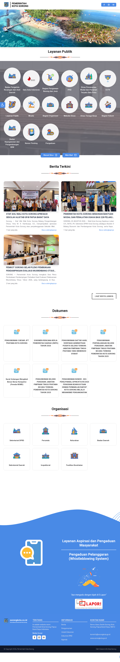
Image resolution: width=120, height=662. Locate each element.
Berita (63, 625)
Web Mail (69, 155)
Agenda (64, 640)
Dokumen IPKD (66, 636)
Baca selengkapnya (49, 230)
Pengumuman (66, 628)
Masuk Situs (48, 155)
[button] (2, 28)
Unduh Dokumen (67, 632)
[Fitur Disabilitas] (2, 105)
